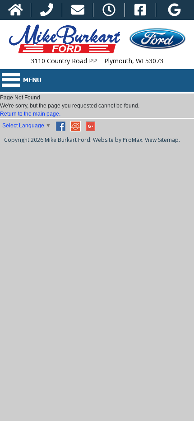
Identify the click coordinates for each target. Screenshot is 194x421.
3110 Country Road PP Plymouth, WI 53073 (97, 60)
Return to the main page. (30, 114)
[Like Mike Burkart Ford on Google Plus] (174, 10)
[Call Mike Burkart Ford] (46, 10)
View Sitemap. (162, 140)
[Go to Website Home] (15, 10)
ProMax (132, 140)
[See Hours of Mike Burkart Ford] (108, 10)
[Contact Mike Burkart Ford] (77, 10)
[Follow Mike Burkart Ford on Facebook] (140, 10)
